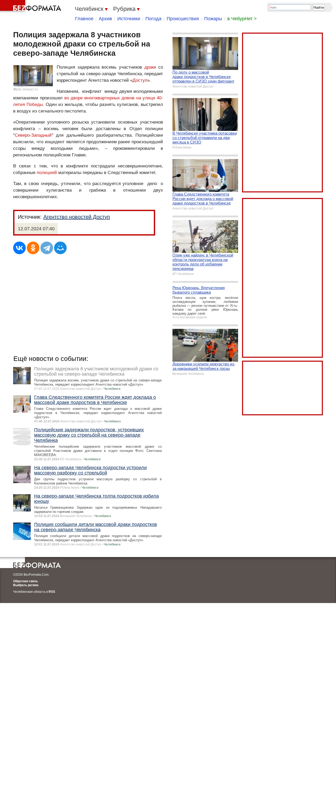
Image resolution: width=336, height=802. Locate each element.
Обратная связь (25, 581)
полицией (47, 172)
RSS (52, 592)
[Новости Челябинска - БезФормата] (31, 6)
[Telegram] (46, 248)
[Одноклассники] (33, 248)
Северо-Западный (33, 135)
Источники (128, 18)
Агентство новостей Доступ (76, 217)
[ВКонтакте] (19, 248)
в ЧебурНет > (242, 18)
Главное (84, 18)
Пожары (213, 18)
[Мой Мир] (60, 248)
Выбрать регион (25, 585)
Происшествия (183, 18)
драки (150, 67)
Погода (153, 18)
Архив (105, 18)
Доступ (140, 80)
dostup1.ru (30, 89)
